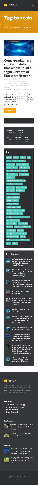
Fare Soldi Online (22, 477)
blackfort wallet (24, 167)
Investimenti (14, 84)
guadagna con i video (13, 197)
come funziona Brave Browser (16, 181)
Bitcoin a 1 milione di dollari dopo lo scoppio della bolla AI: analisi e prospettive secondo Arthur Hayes (22, 273)
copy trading (10, 187)
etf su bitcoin (20, 190)
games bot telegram (13, 194)
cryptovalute (10, 190)
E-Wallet (8, 82)
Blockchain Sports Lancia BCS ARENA (20, 292)
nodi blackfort (11, 233)
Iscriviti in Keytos (12, 409)
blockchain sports (12, 174)
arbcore (15, 158)
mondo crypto (11, 230)
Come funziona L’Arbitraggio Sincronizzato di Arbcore (22, 328)
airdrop (9, 158)
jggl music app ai (11, 223)
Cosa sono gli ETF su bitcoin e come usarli (20, 434)
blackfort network (12, 167)
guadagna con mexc (13, 200)
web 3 (8, 243)
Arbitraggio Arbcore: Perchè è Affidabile (21, 310)
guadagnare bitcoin (12, 204)
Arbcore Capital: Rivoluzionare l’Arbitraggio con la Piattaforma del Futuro (21, 360)
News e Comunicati (10, 85)
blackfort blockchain (19, 161)
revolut (22, 237)
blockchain (10, 171)
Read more (19, 47)
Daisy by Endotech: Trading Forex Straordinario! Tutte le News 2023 (21, 460)
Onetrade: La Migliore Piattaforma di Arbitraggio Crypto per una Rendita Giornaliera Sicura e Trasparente (22, 284)
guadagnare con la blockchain (15, 210)
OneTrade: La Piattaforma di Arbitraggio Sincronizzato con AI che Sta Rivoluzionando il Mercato (22, 262)
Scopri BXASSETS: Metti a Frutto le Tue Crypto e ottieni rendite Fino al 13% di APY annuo (21, 451)
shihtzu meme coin (12, 240)
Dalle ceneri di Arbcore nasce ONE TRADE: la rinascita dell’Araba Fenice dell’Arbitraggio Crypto (22, 302)
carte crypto (10, 177)
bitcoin (9, 161)
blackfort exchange (22, 164)
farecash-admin (11, 79)
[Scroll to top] (34, 482)
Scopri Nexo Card (12, 412)
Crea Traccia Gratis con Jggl (15, 405)
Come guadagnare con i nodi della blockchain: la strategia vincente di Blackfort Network (18, 68)
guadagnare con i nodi (13, 207)
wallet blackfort (24, 240)
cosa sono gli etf (21, 187)
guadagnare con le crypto (14, 213)
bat (29, 158)
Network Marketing (25, 84)
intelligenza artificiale (13, 220)
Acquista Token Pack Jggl (15, 407)
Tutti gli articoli (15, 27)
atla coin (23, 158)
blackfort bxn (10, 164)
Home (6, 27)
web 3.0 (15, 243)
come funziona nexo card (14, 184)
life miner (9, 227)
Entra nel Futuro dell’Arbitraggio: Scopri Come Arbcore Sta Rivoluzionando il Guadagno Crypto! (21, 338)
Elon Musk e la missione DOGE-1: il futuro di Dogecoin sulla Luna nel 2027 (21, 426)
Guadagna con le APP (18, 82)
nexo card (20, 230)
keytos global (23, 223)
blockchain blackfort (21, 171)
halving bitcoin (24, 217)
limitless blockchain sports (22, 227)
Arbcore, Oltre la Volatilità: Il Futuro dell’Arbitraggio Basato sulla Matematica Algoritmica (22, 320)
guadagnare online (12, 217)
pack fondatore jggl (12, 237)
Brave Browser (23, 174)
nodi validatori (21, 233)
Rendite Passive (21, 85)
